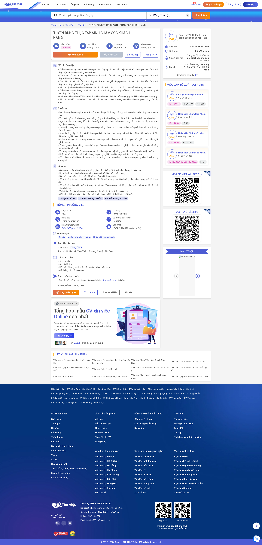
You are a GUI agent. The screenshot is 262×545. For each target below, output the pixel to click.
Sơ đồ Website (58, 450)
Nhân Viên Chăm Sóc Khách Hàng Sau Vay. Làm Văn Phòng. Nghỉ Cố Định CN (192, 133)
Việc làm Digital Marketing (187, 465)
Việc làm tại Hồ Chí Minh (107, 461)
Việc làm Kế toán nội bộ (186, 461)
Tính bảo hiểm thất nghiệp (187, 437)
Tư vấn (62, 237)
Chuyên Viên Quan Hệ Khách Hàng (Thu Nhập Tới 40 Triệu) (192, 94)
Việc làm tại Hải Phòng (106, 470)
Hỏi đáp (55, 428)
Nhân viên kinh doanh (104, 237)
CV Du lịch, (161, 398)
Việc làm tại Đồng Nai (106, 483)
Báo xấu (128, 292)
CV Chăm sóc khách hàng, (115, 398)
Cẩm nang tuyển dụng (145, 423)
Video (54, 455)
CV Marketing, (145, 393)
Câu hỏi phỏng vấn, (60, 393)
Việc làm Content (183, 488)
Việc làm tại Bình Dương (107, 474)
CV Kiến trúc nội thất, (90, 398)
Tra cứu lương (181, 419)
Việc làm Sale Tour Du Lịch (104, 369)
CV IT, (104, 393)
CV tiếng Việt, (89, 389)
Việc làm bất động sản (145, 461)
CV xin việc (60, 4)
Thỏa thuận (57, 437)
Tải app (177, 432)
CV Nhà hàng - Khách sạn (92, 402)
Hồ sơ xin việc (102, 432)
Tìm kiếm (201, 15)
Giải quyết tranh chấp (62, 446)
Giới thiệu (56, 419)
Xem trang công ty (185, 75)
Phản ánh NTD (109, 292)
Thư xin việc (101, 428)
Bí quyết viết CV (103, 437)
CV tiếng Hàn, (104, 389)
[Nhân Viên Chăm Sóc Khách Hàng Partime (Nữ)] (172, 154)
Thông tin (149, 54)
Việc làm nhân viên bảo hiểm (188, 483)
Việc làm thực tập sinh (185, 479)
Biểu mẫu (139, 428)
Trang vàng (100, 441)
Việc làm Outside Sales (64, 376)
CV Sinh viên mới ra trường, (64, 398)
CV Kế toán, (77, 393)
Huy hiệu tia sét (59, 464)
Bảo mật (55, 441)
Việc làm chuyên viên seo (187, 470)
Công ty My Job (185, 117)
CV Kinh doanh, (92, 393)
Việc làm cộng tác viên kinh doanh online (189, 376)
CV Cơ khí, (174, 393)
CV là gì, (190, 389)
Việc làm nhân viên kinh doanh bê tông (188, 361)
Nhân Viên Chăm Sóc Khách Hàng (192, 114)
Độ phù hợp (133, 54)
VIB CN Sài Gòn (185, 98)
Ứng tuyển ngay (110, 280)
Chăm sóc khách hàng (79, 237)
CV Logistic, (72, 402)
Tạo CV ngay (62, 335)
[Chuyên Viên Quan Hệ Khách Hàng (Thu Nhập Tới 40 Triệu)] (172, 96)
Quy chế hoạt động (60, 473)
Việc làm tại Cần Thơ (105, 479)
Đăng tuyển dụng (143, 419)
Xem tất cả (100, 492)
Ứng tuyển (77, 54)
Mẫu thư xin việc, (156, 389)
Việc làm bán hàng (143, 479)
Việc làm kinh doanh (144, 456)
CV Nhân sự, (115, 393)
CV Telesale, (190, 398)
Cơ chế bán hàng (59, 477)
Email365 (179, 428)
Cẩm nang (89, 4)
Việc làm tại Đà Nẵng (105, 465)
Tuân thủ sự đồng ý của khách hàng (69, 468)
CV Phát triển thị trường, (142, 398)
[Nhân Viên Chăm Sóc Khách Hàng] (172, 115)
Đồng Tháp (76, 247)
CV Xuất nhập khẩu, (190, 393)
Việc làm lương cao (144, 483)
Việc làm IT (140, 470)
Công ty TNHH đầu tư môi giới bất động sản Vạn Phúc (193, 36)
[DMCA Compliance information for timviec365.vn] (72, 533)
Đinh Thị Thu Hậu (186, 136)
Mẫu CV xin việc (103, 423)
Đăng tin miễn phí (213, 4)
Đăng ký (250, 4)
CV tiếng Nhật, (120, 389)
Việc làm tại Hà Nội (104, 456)
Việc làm (46, 4)
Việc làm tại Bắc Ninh (105, 488)
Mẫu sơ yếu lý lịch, (175, 389)
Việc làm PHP (180, 456)
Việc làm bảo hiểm (143, 465)
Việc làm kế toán (142, 488)
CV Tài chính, (57, 402)
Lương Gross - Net (183, 423)
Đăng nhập (233, 4)
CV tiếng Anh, (73, 389)
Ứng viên (75, 4)
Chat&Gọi (113, 54)
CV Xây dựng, (160, 393)
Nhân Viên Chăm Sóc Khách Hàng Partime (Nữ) (192, 152)
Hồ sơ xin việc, (58, 389)
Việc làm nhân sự (143, 474)
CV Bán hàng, (129, 393)
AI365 (54, 459)
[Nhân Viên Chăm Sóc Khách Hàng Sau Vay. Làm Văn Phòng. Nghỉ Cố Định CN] (172, 135)
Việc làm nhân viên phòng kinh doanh (109, 376)
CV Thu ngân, (175, 398)
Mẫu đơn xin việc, (137, 389)
